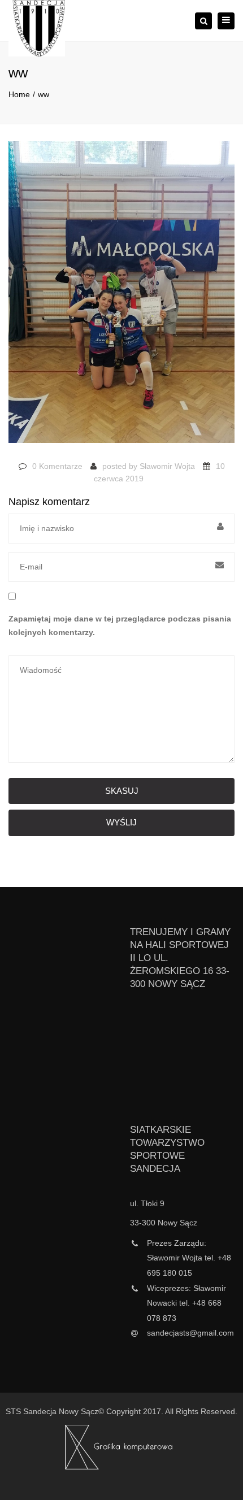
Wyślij (121, 822)
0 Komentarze (57, 466)
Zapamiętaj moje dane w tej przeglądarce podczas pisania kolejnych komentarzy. (119, 625)
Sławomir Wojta (167, 466)
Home (19, 94)
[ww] (121, 297)
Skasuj (121, 790)
